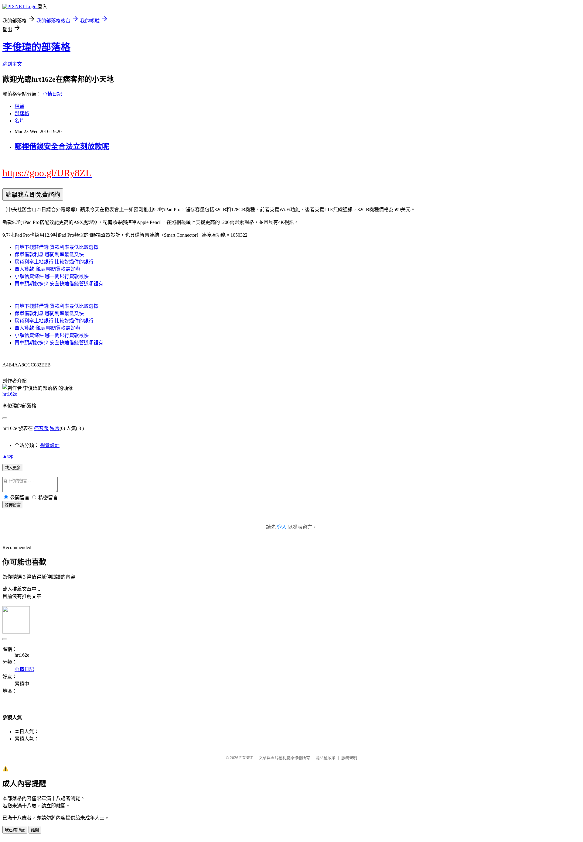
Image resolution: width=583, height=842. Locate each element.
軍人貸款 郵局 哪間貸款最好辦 (47, 269)
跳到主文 (12, 64)
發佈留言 (13, 505)
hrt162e (9, 394)
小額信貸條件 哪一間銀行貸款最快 (52, 276)
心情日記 (52, 94)
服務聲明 (349, 757)
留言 (55, 428)
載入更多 (13, 468)
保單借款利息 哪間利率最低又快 (49, 254)
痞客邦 (41, 428)
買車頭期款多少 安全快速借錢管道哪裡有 (59, 283)
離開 (35, 830)
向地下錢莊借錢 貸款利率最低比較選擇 (56, 247)
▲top (7, 456)
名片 (19, 120)
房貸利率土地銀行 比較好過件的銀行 (54, 261)
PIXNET (246, 757)
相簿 (19, 106)
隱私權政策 (326, 757)
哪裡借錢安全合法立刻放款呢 (62, 146)
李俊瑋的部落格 (36, 47)
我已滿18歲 (15, 830)
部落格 (22, 113)
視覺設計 (50, 445)
